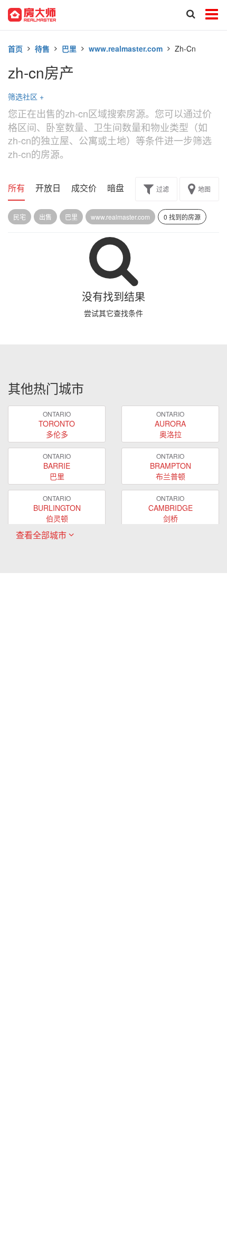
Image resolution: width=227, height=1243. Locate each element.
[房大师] (32, 13)
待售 (42, 48)
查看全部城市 (42, 535)
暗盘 (115, 188)
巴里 (69, 48)
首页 (15, 48)
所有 (16, 188)
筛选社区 (26, 96)
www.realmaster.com (126, 48)
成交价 (84, 188)
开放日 (48, 188)
